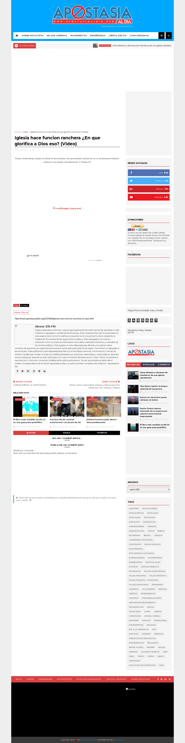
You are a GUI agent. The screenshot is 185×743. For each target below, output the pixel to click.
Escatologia (153, 562)
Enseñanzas (98, 35)
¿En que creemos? (116, 679)
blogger (31, 433)
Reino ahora (136, 647)
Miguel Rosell (153, 616)
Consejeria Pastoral (141, 540)
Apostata (134, 522)
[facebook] (158, 679)
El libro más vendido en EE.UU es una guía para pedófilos (29, 420)
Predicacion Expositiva (142, 638)
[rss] (169, 679)
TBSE (123, 689)
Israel (150, 607)
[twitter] (161, 679)
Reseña (151, 647)
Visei (161, 665)
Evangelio (135, 571)
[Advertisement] (92, 69)
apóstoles (149, 522)
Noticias (134, 634)
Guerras (134, 589)
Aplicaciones (95, 45)
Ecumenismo (155, 558)
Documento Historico (141, 553)
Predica (158, 634)
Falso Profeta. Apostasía (143, 580)
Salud (161, 647)
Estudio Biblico (150, 567)
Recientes (133, 364)
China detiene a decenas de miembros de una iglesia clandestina (132, 45)
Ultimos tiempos (150, 652)
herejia (162, 589)
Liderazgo (135, 616)
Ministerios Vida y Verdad (139, 330)
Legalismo (135, 611)
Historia (134, 598)
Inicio (18, 679)
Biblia (161, 531)
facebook (102, 433)
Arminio (152, 526)
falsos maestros (138, 585)
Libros (30, 679)
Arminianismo (136, 526)
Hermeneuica (148, 594)
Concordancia (139, 35)
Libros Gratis (117, 35)
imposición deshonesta (142, 602)
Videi (131, 656)
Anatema (134, 508)
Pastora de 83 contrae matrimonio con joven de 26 (65, 420)
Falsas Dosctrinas (154, 571)
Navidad (151, 625)
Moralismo (160, 620)
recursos (152, 643)
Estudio (133, 567)
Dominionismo (137, 558)
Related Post (21, 393)
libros (157, 611)
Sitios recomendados (88, 679)
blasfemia (134, 535)
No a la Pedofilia (139, 629)
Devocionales (152, 544)
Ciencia (158, 535)
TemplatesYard (88, 740)
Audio (151, 531)
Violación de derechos (142, 665)
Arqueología (137, 531)
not (154, 629)
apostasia (19, 399)
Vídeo (151, 656)
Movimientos (78, 35)
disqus (66, 433)
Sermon (133, 652)
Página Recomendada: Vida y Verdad (145, 310)
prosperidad (136, 643)
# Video (24, 305)
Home (17, 132)
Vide (165, 652)
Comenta (164, 364)
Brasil (147, 535)
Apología (152, 513)
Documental (136, 549)
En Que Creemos (57, 35)
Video (25, 132)
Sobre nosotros (140, 679)
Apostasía (149, 517)
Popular (149, 364)
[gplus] (166, 679)
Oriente (146, 634)
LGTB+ (147, 611)
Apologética (136, 513)
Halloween (148, 589)
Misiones (134, 620)
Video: (161, 656)
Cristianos (135, 544)
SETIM (131, 332)
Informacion (136, 607)
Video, (33, 150)
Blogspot (118, 740)
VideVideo (134, 661)
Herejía (133, 594)
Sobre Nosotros (33, 35)
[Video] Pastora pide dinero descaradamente (102, 420)
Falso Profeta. (158, 576)
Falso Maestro (137, 576)
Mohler (146, 620)
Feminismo (157, 585)
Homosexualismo (151, 598)
